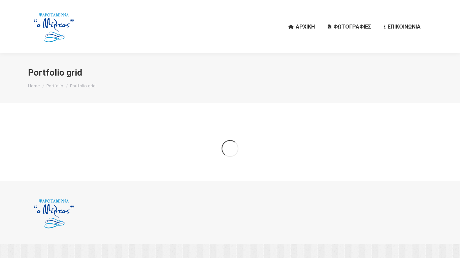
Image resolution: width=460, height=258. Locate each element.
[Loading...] (230, 148)
